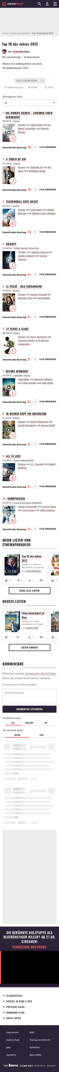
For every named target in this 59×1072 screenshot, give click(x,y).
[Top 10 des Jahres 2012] (13, 565)
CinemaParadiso (21, 51)
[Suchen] (39, 4)
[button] (29, 81)
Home (5, 33)
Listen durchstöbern (20, 33)
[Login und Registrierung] (47, 4)
